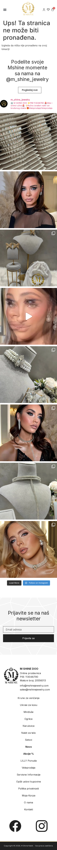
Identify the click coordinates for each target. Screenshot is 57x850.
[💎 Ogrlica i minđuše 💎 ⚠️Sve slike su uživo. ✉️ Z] (28, 374)
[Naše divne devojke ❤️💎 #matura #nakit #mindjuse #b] (28, 316)
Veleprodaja (28, 767)
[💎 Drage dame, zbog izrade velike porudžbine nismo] (28, 141)
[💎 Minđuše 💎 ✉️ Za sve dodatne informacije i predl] (28, 199)
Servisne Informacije (28, 774)
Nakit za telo (28, 732)
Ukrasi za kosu (28, 704)
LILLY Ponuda (29, 760)
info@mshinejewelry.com (34, 685)
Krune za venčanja (28, 698)
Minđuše (28, 711)
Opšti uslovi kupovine (28, 781)
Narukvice (29, 725)
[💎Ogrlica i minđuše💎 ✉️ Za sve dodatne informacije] (28, 432)
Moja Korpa (28, 795)
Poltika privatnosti (28, 788)
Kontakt (28, 809)
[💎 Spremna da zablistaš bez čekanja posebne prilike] (28, 549)
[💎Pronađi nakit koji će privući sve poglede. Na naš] (28, 491)
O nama (28, 802)
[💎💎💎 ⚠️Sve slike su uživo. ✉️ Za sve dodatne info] (28, 258)
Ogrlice (28, 718)
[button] (4, 9)
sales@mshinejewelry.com (35, 689)
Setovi (28, 739)
